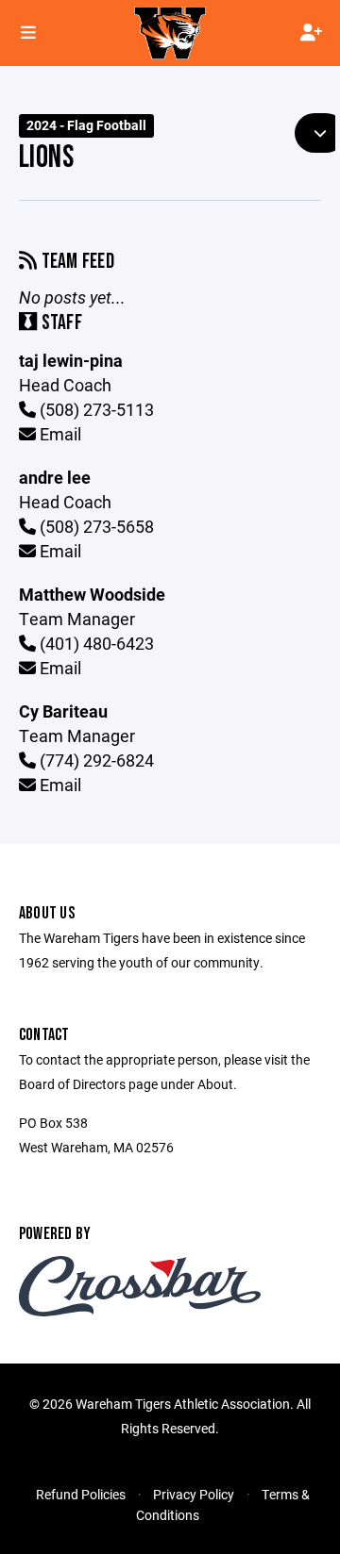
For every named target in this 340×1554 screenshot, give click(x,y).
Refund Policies (81, 1494)
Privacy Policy (193, 1494)
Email (58, 433)
